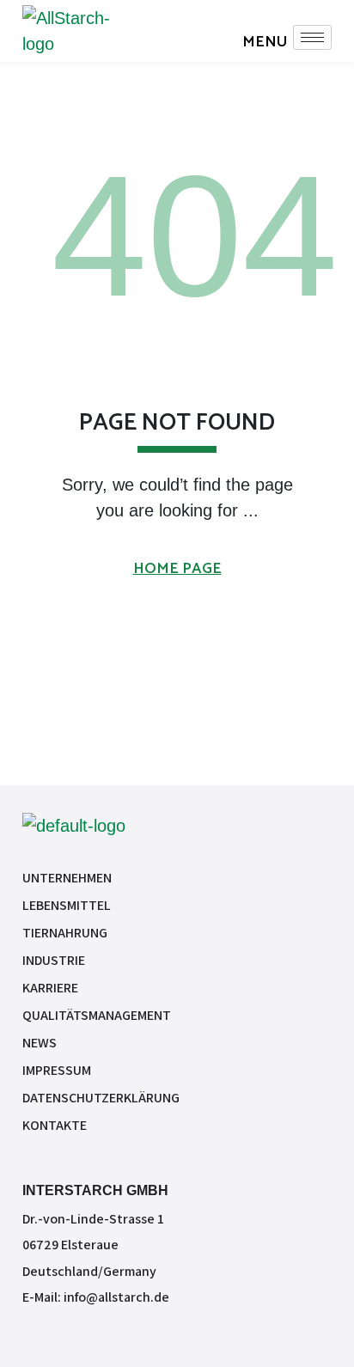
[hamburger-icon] (312, 37)
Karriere (50, 988)
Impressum (56, 1070)
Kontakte (54, 1125)
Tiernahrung (64, 933)
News (39, 1043)
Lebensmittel (66, 905)
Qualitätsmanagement (96, 1015)
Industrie (53, 960)
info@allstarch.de (116, 1297)
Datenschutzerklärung (101, 1098)
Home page (177, 569)
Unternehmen (67, 878)
